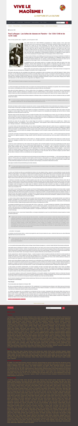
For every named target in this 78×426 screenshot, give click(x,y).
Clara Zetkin (14, 386)
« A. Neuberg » (10, 379)
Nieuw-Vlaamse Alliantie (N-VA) (58, 368)
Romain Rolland (40, 416)
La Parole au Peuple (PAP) (42, 366)
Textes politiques (35, 22)
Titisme (43, 345)
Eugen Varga (67, 391)
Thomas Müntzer (36, 419)
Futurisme (57, 326)
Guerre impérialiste (31, 328)
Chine (30, 352)
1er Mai (16, 317)
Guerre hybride (23, 328)
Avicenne (65, 382)
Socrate (47, 418)
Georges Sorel (58, 395)
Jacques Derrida (47, 399)
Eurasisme (68, 325)
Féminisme (16, 326)
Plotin (17, 415)
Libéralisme (68, 331)
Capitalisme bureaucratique (43, 319)
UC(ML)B (37, 374)
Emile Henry (59, 389)
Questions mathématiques (16, 339)
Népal (32, 355)
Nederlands (68, 334)
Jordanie (9, 355)
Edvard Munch (36, 389)
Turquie (37, 356)
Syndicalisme (67, 344)
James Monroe (10, 401)
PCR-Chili (59, 371)
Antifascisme (59, 317)
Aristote (45, 382)
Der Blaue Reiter (31, 324)
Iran (61, 354)
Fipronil (32, 326)
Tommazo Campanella (50, 419)
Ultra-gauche (65, 345)
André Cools (48, 381)
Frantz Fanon (49, 392)
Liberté (15, 332)
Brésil (12, 352)
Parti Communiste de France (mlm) (63, 369)
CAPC (26, 364)
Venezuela (68, 356)
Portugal (68, 355)
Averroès (61, 382)
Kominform (27, 366)
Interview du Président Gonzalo (36, 329)
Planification (60, 336)
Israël (63, 354)
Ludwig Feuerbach (48, 406)
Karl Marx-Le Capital (57, 404)
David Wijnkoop (37, 388)
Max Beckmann (46, 408)
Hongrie (53, 354)
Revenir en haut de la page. (39, 303)
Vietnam (9, 358)
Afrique (14, 351)
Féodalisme (21, 326)
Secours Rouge (67, 372)
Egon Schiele (41, 389)
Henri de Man (21, 398)
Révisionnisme (58, 339)
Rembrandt (62, 415)
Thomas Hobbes (22, 419)
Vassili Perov (14, 421)
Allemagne (26, 351)
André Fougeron (55, 381)
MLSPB (61, 366)
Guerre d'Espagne (15, 328)
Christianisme (28, 321)
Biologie (13, 319)
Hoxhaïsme (57, 328)
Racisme (24, 339)
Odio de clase (14, 369)
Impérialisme (67, 328)
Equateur (9, 354)
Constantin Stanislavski (56, 386)
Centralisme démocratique (65, 319)
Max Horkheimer (53, 408)
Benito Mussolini (21, 384)
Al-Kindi (25, 379)
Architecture (18, 318)
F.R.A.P (22, 365)
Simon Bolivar (38, 418)
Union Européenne (47, 356)
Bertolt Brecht (28, 384)
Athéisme (48, 318)
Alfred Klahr (30, 381)
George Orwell (24, 395)
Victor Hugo (28, 421)
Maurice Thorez (39, 408)
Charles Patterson (57, 385)
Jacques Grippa (54, 399)
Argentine (46, 351)
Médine (65, 408)
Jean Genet (39, 401)
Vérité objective (21, 346)
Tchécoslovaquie (27, 356)
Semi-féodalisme (52, 342)
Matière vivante (15, 334)
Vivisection (34, 346)
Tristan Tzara (57, 419)
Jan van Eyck (16, 401)
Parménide (23, 412)
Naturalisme (62, 334)
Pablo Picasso (10, 412)
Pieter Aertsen (56, 413)
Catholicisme (56, 319)
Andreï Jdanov (67, 381)
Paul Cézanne (36, 412)
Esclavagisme (51, 325)
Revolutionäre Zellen (36, 372)
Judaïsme (48, 329)
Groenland (45, 354)
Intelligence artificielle (25, 329)
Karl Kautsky (40, 404)
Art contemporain (25, 318)
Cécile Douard (27, 385)
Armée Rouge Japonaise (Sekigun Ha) (39, 362)
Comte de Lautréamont (37, 386)
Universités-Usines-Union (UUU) (63, 374)
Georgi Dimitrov (64, 395)
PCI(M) (47, 371)
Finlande (30, 354)
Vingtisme (30, 346)
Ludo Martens (41, 406)
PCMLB (51, 371)
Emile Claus (47, 389)
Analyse (13, 22)
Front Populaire (46, 365)
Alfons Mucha (24, 381)
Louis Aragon (20, 406)
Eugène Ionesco (10, 392)
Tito (44, 419)
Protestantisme (56, 338)
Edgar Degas (65, 388)
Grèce (41, 354)
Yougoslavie (13, 358)
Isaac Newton (40, 399)
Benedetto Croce (14, 384)
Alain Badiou (30, 379)
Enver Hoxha (21, 391)
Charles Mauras (49, 385)
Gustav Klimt (31, 396)
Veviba (25, 346)
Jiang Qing (24, 402)
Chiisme (19, 321)
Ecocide (13, 325)
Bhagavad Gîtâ (67, 318)
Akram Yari (16, 379)
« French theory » (10, 317)
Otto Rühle (68, 411)
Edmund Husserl (21, 389)
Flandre (35, 326)
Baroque (62, 318)
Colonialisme (56, 321)
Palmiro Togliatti (17, 412)
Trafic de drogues (48, 345)
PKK (69, 371)
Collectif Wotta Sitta (47, 364)
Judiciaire (53, 329)
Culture (69, 322)
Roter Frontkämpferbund (59, 372)
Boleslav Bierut (47, 384)
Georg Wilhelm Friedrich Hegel (57, 394)
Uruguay (63, 356)
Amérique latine (40, 351)
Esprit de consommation (60, 325)
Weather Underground (11, 375)
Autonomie (50, 362)
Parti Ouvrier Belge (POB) (24, 371)
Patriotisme (68, 335)
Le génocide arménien (44, 331)
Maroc (19, 355)
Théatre (8, 345)
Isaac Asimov (27, 399)
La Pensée (21, 331)
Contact (44, 22)
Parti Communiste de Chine (50, 369)
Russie (19, 356)
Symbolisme (61, 344)
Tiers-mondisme (37, 345)
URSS (53, 356)
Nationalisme (57, 334)
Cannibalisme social (27, 319)
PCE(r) (41, 371)
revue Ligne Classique (60, 341)
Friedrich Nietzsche (11, 394)
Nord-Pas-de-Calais (43, 355)
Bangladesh (64, 351)
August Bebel (56, 382)
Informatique (17, 329)
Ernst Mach (44, 391)
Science (17, 342)
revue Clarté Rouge (31, 341)
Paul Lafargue (23, 299)
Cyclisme (15, 324)
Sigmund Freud (31, 418)
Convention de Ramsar (33, 322)
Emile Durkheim (53, 389)
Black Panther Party (56, 362)
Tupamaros (32, 374)
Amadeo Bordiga (36, 381)
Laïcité (25, 331)
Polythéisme (9, 338)
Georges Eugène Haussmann (33, 395)
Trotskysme (60, 345)
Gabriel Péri (22, 394)
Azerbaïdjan (58, 351)
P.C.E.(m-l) (30, 369)
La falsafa (9, 331)
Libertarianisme (10, 332)
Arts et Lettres (37, 318)
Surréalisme (49, 344)
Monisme (35, 334)
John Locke (36, 402)
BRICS (21, 319)
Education (35, 325)
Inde (57, 354)
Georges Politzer (50, 395)
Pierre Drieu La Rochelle (17, 413)
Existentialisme (10, 326)
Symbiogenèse (55, 344)
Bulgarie (15, 352)
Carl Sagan (68, 384)
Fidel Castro (31, 392)
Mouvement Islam (13, 368)
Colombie (42, 352)
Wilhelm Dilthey (14, 422)
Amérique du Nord (32, 351)
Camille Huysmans (54, 384)
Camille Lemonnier (62, 384)
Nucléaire (46, 335)
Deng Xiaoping (44, 388)
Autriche (53, 351)
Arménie (50, 351)
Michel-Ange (21, 409)
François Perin (43, 392)
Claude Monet (29, 386)
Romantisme (67, 341)
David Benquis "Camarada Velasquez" (20, 388)
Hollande (49, 354)
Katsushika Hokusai (66, 404)
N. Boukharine (56, 409)
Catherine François (20, 385)
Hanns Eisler (65, 396)
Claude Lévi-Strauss (22, 386)
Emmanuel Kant (15, 391)
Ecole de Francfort (19, 325)
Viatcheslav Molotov (21, 421)
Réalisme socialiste (35, 339)
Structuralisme (37, 344)
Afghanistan (9, 351)
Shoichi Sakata (25, 418)
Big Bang (9, 319)
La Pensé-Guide (15, 331)
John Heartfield (30, 402)
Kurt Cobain (27, 405)
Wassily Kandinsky (66, 421)
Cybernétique (10, 324)
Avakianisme (52, 318)
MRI (20, 368)
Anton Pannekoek (25, 382)
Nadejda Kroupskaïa (63, 409)
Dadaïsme (19, 324)
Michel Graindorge (14, 409)
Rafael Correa (34, 415)
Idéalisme (62, 328)
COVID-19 (57, 322)
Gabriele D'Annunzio (30, 394)
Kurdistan (13, 355)
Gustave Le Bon (53, 396)
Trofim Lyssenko (64, 419)
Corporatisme (45, 322)
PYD (30, 372)
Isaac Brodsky (34, 399)
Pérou (61, 355)
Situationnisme (64, 342)
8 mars (19, 317)
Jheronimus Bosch (18, 402)
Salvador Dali (60, 416)
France (34, 354)
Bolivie (8, 352)
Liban (17, 355)
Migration (25, 334)
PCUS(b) (63, 371)
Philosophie (34, 336)
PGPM (66, 371)
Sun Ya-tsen (55, 418)
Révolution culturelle (66, 339)
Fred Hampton (60, 392)
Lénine (51, 405)
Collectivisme (50, 321)
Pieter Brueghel (62, 413)
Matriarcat (21, 334)
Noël (27, 335)
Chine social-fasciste (36, 352)
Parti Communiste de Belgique (38, 369)
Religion (53, 339)
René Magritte (17, 416)
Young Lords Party (20, 375)
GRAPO (51, 365)
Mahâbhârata (41, 332)
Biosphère (18, 319)
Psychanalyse (62, 338)
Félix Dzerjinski (17, 392)
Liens (41, 22)
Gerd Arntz (14, 396)
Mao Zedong (67, 406)
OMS (18, 369)
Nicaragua (36, 355)
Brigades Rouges (21, 364)
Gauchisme (64, 326)
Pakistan (49, 355)
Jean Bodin (27, 401)
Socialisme (15, 344)
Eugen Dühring (62, 391)
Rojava (11, 356)
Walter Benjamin (59, 421)
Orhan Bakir (53, 411)
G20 (60, 326)
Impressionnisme (10, 329)
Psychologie (67, 338)
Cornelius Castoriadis (66, 386)
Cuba (49, 352)
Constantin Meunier (47, 386)
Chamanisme (14, 321)
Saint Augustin (55, 416)
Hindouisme (51, 328)
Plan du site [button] (10, 307)
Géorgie (38, 354)
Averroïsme (58, 318)
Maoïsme (47, 332)
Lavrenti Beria (40, 405)
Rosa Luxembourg (47, 416)
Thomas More (29, 419)
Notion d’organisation (33, 335)
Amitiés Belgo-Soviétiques (20, 362)
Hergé (33, 398)
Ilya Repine (22, 399)
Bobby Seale (40, 384)
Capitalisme (34, 319)
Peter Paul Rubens (63, 412)
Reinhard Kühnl (56, 415)
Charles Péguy (65, 385)
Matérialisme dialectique (60, 332)
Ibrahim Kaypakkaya (15, 399)
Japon (69, 354)
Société (20, 344)
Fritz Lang (18, 394)
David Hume (31, 388)
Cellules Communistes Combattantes (35, 364)
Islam (45, 329)
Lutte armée (36, 332)
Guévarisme (46, 328)
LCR (49, 366)
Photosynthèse (41, 336)
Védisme (15, 346)
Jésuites (16, 366)
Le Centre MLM (19, 22)
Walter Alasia (53, 421)
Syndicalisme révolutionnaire (24, 374)
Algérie (21, 351)
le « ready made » (31, 331)
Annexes (39, 317)
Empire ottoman (67, 352)
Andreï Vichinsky (10, 382)
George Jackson (10, 395)
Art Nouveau (31, 318)
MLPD (58, 366)
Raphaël (46, 415)
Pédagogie (9, 336)
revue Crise (37, 341)
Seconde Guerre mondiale (35, 342)
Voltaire (48, 421)
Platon (14, 415)
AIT (8, 362)
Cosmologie (51, 322)
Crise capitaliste (63, 322)
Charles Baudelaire (35, 385)
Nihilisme (24, 335)
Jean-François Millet (56, 401)
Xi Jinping (26, 422)
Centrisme (9, 321)
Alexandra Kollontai (52, 379)
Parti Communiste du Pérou (13, 371)
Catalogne (24, 352)
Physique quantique (53, 336)
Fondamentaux (27, 22)
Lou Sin (15, 406)
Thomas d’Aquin (15, 419)
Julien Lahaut (28, 404)
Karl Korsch (45, 404)
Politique (68, 336)
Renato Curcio (67, 415)
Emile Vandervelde (66, 389)
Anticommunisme (52, 317)
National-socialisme (38, 368)
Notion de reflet (41, 335)
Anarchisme (29, 362)
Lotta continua (53, 366)
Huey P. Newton (64, 398)
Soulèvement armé (26, 344)
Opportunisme (58, 335)
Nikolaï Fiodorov (24, 411)
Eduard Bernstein (28, 389)
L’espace (68, 329)
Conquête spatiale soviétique (13, 322)
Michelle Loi (27, 409)
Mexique (23, 355)
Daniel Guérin (10, 388)
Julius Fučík (34, 404)
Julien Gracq (22, 404)
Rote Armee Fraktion (44, 372)
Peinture (14, 336)
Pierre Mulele (25, 413)
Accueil (9, 22)
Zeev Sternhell (31, 422)
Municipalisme (47, 334)
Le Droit (37, 331)
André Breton (43, 381)
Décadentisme (25, 324)
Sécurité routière (44, 342)
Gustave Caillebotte (39, 396)
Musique (52, 334)
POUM (15, 372)
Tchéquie (33, 356)
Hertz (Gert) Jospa (39, 398)
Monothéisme (40, 334)
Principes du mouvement (37, 338)
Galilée (35, 394)
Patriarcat (63, 335)
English (39, 325)
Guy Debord (60, 396)
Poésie (64, 336)
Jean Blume (22, 401)
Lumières (31, 332)
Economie (31, 325)
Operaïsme (22, 369)
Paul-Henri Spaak (55, 412)
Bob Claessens (35, 384)
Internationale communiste (59, 365)
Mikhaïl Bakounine (33, 409)
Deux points (42, 324)
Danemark (53, 352)
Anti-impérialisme (44, 317)
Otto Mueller (63, 411)
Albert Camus (36, 379)
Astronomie (43, 318)
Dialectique (58, 324)
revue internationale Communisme (48, 341)
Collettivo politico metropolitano (58, 364)
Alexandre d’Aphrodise (61, 379)
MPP (18, 368)
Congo (46, 352)
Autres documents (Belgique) (51, 26)
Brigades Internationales (12, 364)
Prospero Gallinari (22, 415)
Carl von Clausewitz (11, 385)
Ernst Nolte (49, 391)
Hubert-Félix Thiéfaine (56, 398)
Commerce (62, 321)
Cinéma (33, 321)
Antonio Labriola (39, 382)
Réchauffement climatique (45, 339)
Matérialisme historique (16, 299)
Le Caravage (46, 405)
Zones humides (50, 346)
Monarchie (30, 334)
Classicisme (38, 321)
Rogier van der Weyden (25, 416)
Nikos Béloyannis (31, 411)
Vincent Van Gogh (34, 421)
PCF (44, 371)
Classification (44, 321)
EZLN (19, 365)
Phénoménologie (28, 336)
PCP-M (54, 371)
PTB (28, 372)
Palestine (53, 355)
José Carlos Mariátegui (43, 402)
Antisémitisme (13, 318)
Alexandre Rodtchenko (16, 381)
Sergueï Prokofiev (18, 418)
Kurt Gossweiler (33, 405)
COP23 (40, 322)
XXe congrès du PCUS (41, 346)
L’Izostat (34, 366)
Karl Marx (51, 404)
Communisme (67, 321)
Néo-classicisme (10, 335)
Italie (66, 354)
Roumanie (15, 356)
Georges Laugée (43, 395)
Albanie (17, 351)
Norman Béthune (47, 411)
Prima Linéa (19, 372)
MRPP (23, 368)
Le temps (52, 331)
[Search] (67, 23)
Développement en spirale (50, 324)
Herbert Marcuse (28, 398)
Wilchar (8, 422)
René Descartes (10, 416)
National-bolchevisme (29, 368)
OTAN (26, 369)
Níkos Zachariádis (39, 411)
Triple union (55, 345)
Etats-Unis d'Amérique (20, 354)
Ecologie (26, 325)
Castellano (51, 319)
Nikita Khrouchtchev (16, 411)
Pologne (65, 355)
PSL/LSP (24, 372)
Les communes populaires (59, 331)
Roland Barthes (34, 416)
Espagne (13, 354)
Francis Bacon (37, 392)
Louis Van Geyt (35, 406)
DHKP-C (67, 364)
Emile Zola (9, 391)
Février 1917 (27, 326)
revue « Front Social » (21, 341)
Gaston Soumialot (40, 394)
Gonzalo (26, 396)
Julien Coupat (16, 404)
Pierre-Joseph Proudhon (47, 413)
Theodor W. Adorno (62, 418)
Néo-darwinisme (18, 335)
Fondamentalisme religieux (43, 326)
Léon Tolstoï (62, 405)
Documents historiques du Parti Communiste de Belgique (32, 26)
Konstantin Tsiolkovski (19, 405)
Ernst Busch (38, 391)
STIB (16, 374)
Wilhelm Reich (20, 422)
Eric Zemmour (28, 391)
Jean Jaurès (44, 401)
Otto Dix (58, 411)
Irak (59, 354)
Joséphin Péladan (61, 402)
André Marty (61, 381)
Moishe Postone (49, 409)
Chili (27, 352)
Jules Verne (68, 402)
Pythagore (29, 415)
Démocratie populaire (59, 352)
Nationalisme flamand (47, 368)
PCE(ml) (38, 371)
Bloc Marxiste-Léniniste (65, 362)
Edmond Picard (14, 389)
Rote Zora (51, 372)
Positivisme (15, 338)
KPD (31, 366)
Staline (51, 418)
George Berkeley (67, 394)
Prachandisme (29, 338)
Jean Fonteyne (33, 401)
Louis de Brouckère (27, 406)
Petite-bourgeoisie (20, 336)
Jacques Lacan (61, 399)
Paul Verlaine (48, 412)
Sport (32, 344)
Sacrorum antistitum (11, 342)
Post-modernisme (22, 338)
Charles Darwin (43, 385)
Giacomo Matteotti (20, 396)
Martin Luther (25, 408)
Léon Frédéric (56, 405)
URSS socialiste (58, 356)
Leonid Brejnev (10, 406)
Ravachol (51, 415)
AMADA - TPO (12, 362)
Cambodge (19, 352)
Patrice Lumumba (29, 412)
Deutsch (37, 324)
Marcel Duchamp (10, 408)
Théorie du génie (23, 345)
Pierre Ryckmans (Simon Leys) (35, 413)
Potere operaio (10, 372)
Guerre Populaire (39, 328)
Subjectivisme (43, 344)
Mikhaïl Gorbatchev (41, 409)
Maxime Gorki (60, 408)
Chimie (23, 321)
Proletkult (45, 338)
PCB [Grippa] (33, 371)
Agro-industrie (24, 317)
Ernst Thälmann (55, 391)
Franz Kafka (54, 392)
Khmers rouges (22, 366)
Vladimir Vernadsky (42, 421)
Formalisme (52, 326)
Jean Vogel (49, 401)
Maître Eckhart (62, 406)
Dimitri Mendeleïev (51, 388)
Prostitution (49, 338)
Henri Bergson (15, 398)
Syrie (22, 356)
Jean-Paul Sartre (64, 401)
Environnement (45, 325)
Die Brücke (63, 324)
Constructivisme (24, 322)
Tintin (41, 419)
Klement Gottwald (11, 405)
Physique (46, 336)
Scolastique (22, 342)
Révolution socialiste (11, 341)
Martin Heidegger (18, 408)
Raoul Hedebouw (41, 415)
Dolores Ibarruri (59, 388)
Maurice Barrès (32, 408)
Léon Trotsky (68, 405)
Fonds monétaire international (36, 365)
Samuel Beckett (10, 418)
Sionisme (58, 342)
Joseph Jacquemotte (53, 402)
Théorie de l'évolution (15, 345)
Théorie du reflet (30, 345)
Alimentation (30, 317)
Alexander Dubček (43, 379)
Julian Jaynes (10, 404)
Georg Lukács (47, 394)
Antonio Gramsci (32, 382)
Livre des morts (26, 332)
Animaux (35, 317)
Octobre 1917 (52, 335)
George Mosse (18, 395)
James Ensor (67, 399)
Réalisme (28, 339)
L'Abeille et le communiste (60, 329)
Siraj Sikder (43, 418)
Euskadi (26, 354)
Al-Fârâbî (21, 379)
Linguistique (19, 332)
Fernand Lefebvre (24, 392)
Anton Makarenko (18, 382)
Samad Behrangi (67, 416)
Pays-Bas (58, 355)
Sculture (27, 342)
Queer (8, 339)
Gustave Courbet (46, 396)
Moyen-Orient (28, 355)
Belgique (9, 299)
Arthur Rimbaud (50, 382)
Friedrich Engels (67, 392)
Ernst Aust (33, 391)
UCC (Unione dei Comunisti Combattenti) (48, 374)
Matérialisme (52, 332)
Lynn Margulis (55, 406)
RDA (8, 356)
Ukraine (41, 356)
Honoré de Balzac (47, 398)
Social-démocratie (11, 374)
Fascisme (27, 365)
